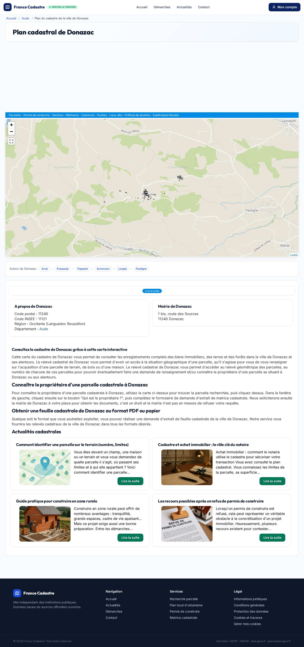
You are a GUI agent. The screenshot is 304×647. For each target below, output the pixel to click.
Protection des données (251, 611)
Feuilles (102, 115)
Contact (204, 7)
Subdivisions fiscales (166, 115)
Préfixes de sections (137, 115)
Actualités (184, 7)
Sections (57, 115)
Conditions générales (249, 605)
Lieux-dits (115, 115)
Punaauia (63, 268)
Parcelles (15, 115)
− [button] (11, 131)
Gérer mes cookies (247, 624)
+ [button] (11, 125)
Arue (45, 268)
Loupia (122, 268)
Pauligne (141, 268)
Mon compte (287, 7)
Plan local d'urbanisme (186, 605)
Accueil (142, 7)
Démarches (162, 7)
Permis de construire (36, 115)
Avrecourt (103, 268)
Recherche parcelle (184, 599)
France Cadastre (45, 7)
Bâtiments (72, 115)
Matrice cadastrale (183, 617)
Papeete (82, 268)
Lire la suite (152, 291)
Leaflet (294, 255)
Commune (87, 115)
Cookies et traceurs (248, 617)
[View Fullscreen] (11, 141)
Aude (25, 18)
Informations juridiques (250, 599)
